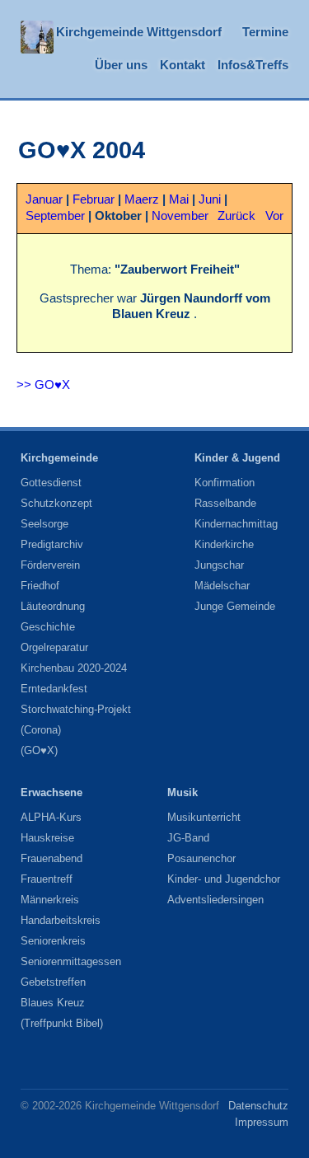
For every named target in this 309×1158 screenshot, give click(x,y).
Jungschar (219, 565)
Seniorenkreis (53, 941)
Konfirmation (224, 482)
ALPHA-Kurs (51, 817)
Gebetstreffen (53, 982)
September (55, 216)
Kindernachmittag (236, 524)
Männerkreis (50, 899)
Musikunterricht (204, 817)
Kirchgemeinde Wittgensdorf (139, 32)
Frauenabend (51, 858)
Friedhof (40, 585)
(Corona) (41, 730)
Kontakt (182, 65)
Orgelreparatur (54, 647)
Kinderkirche (224, 544)
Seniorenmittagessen (71, 961)
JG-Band (188, 838)
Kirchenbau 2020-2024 (74, 668)
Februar (94, 199)
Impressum (261, 1122)
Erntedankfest (54, 688)
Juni (210, 199)
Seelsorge (44, 524)
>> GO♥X (43, 384)
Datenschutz (258, 1105)
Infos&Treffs (253, 65)
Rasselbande (225, 503)
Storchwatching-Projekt (76, 709)
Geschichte (48, 627)
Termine (265, 32)
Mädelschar (222, 585)
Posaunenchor (201, 858)
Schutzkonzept (56, 503)
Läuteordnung (53, 606)
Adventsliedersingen (215, 899)
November (180, 216)
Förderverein (50, 565)
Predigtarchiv (52, 544)
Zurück (236, 216)
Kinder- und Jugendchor (223, 879)
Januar (44, 199)
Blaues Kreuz (53, 1002)
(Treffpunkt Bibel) (62, 1023)
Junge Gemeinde (234, 606)
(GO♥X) (39, 750)
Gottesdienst (51, 482)
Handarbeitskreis (61, 920)
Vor (274, 216)
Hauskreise (47, 838)
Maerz (141, 199)
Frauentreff (47, 879)
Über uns (121, 65)
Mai (179, 199)
